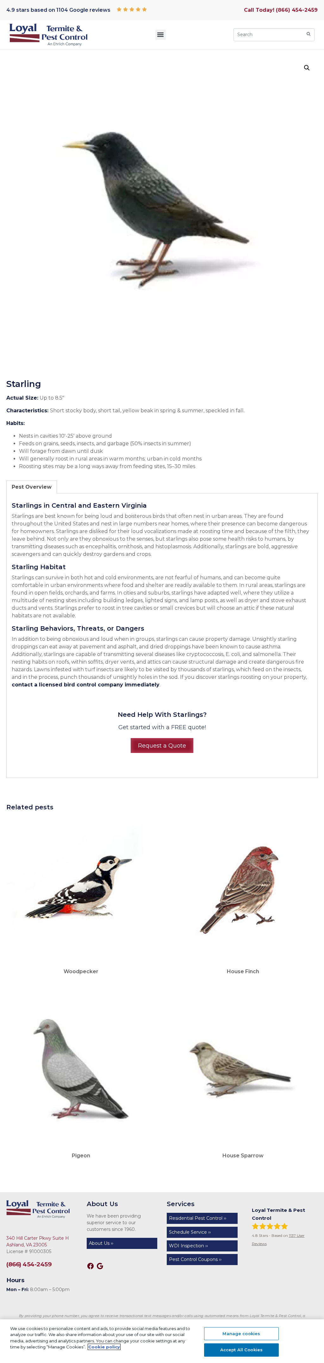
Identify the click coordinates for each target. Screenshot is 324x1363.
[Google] (100, 1266)
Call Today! (281, 10)
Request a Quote (162, 745)
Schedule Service (188, 1232)
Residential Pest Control (195, 1218)
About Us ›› (101, 1243)
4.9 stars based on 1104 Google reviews (58, 10)
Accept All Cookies (241, 1349)
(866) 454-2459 (29, 1264)
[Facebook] (90, 1266)
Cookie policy (104, 1346)
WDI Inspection (186, 1246)
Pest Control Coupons (193, 1259)
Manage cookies (241, 1333)
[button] (160, 34)
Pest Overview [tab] (32, 487)
